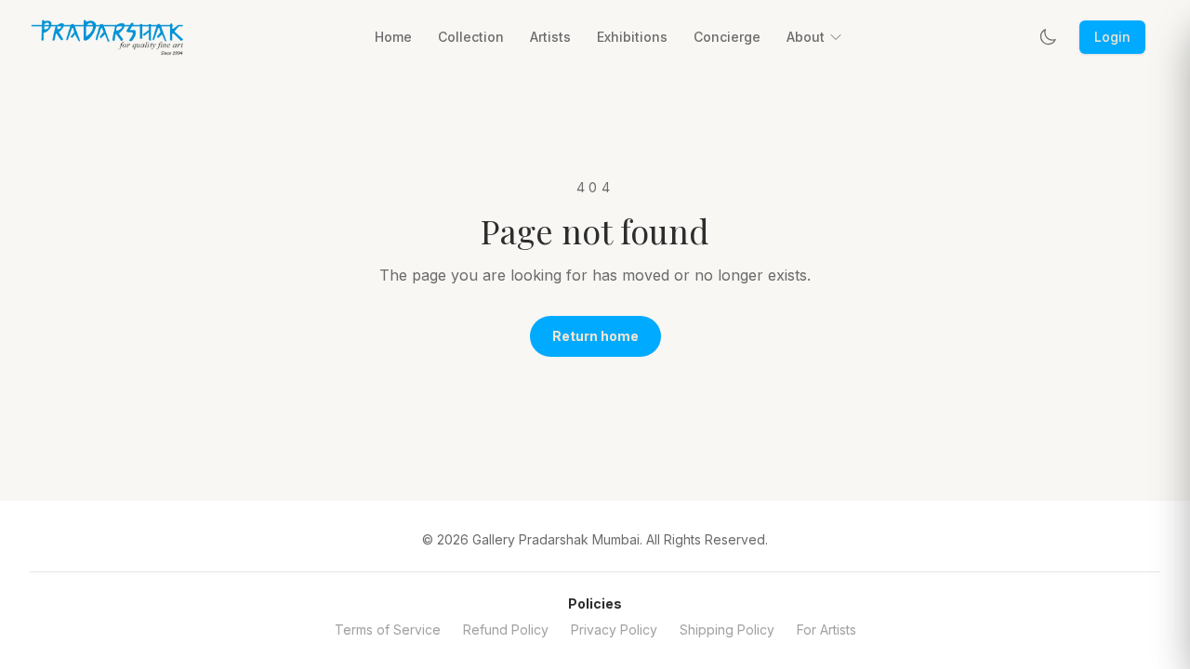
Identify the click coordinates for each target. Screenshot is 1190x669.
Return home (595, 336)
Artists (550, 37)
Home (393, 37)
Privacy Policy (614, 629)
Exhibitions (632, 37)
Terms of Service (388, 629)
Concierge (727, 37)
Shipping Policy (727, 629)
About (806, 37)
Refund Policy (506, 629)
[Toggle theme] (1047, 37)
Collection (471, 37)
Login (1112, 37)
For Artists (826, 629)
